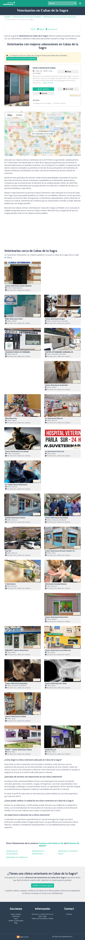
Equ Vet (8, 551)
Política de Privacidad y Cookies (42, 918)
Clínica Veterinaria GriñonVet (56, 385)
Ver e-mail (69, 89)
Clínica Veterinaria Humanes (16, 683)
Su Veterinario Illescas (54, 418)
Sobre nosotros (16, 914)
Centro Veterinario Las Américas (58, 650)
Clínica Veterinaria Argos (55, 319)
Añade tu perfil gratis (16, 921)
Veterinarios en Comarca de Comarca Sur (59, 17)
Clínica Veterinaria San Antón (56, 518)
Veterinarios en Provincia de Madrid (27, 17)
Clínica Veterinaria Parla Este (56, 617)
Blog (15, 923)
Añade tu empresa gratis (43, 885)
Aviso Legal (42, 916)
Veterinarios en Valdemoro (17, 857)
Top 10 (32, 29)
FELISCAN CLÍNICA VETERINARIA (17, 352)
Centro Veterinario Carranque (17, 451)
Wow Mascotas (11, 418)
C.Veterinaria (10, 584)
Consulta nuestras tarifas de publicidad (21, 59)
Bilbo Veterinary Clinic (14, 319)
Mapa (69, 72)
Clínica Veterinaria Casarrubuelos (18, 286)
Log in (16, 918)
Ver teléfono (44, 89)
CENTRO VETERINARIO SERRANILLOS (59, 352)
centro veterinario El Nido (15, 717)
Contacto (69, 914)
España (7, 17)
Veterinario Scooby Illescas (56, 584)
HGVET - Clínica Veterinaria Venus (18, 750)
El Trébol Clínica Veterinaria (16, 485)
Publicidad (15, 916)
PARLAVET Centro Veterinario (17, 650)
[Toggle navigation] (80, 3)
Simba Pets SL (50, 750)
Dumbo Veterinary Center (15, 518)
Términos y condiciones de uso (42, 914)
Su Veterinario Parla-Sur (54, 451)
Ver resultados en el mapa (42, 134)
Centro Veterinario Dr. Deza (56, 683)
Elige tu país (23, 937)
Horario (44, 93)
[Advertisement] (42, 231)
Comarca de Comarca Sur (51, 843)
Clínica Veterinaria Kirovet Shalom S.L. (60, 551)
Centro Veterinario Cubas (44, 68)
